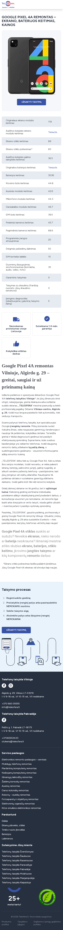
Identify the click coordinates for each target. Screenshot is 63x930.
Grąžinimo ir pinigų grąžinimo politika (47, 923)
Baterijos (6, 834)
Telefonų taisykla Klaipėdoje (16, 882)
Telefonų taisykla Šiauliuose (16, 856)
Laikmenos (7, 838)
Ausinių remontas (11, 786)
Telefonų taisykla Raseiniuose (17, 860)
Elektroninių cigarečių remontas (18, 803)
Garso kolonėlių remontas (15, 790)
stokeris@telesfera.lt (13, 741)
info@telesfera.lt (11, 707)
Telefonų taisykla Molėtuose (17, 873)
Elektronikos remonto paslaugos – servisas (24, 759)
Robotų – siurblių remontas (16, 794)
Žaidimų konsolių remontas (16, 781)
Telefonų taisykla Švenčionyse (18, 851)
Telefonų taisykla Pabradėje (16, 869)
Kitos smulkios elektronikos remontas (21, 808)
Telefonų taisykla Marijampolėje (18, 878)
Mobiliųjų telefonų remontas (17, 764)
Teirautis (52, 132)
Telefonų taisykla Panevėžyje (17, 864)
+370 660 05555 (11, 703)
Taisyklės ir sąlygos (22, 923)
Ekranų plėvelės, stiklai (13, 825)
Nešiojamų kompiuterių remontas (19, 772)
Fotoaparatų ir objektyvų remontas (20, 799)
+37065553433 (10, 738)
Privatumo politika (6, 923)
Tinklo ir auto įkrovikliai (13, 829)
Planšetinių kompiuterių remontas (19, 768)
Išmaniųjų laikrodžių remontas (17, 777)
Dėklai (5, 821)
